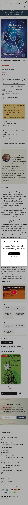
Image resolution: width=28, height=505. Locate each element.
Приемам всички (14, 253)
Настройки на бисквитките (14, 256)
